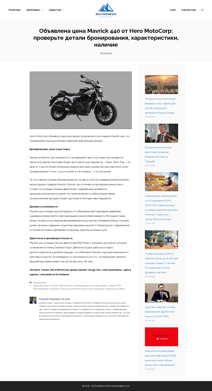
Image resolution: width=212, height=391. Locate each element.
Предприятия (39, 282)
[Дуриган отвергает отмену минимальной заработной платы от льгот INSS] (161, 300)
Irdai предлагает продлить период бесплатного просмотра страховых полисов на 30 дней (78, 288)
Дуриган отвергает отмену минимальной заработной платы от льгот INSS (160, 312)
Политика (15, 10)
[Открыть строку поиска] (202, 10)
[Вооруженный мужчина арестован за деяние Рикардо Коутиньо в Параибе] (161, 140)
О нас (173, 10)
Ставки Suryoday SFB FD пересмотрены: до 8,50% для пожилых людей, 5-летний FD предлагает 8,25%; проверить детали (161, 263)
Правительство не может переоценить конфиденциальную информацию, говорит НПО (77, 285)
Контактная (189, 10)
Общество (55, 10)
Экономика (33, 10)
